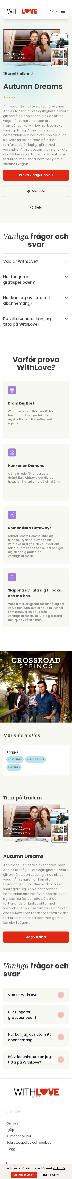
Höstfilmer (15, 759)
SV (52, 11)
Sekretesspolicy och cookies (28, 1142)
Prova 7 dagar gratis (36, 175)
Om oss (12, 1123)
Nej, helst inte (51, 1174)
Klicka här (59, 1168)
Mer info (38, 191)
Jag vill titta (36, 937)
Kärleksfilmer (35, 759)
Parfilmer (14, 767)
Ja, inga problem (24, 1174)
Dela (38, 207)
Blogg (10, 1149)
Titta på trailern (16, 73)
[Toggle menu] (63, 10)
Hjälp (10, 1129)
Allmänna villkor (18, 1136)
